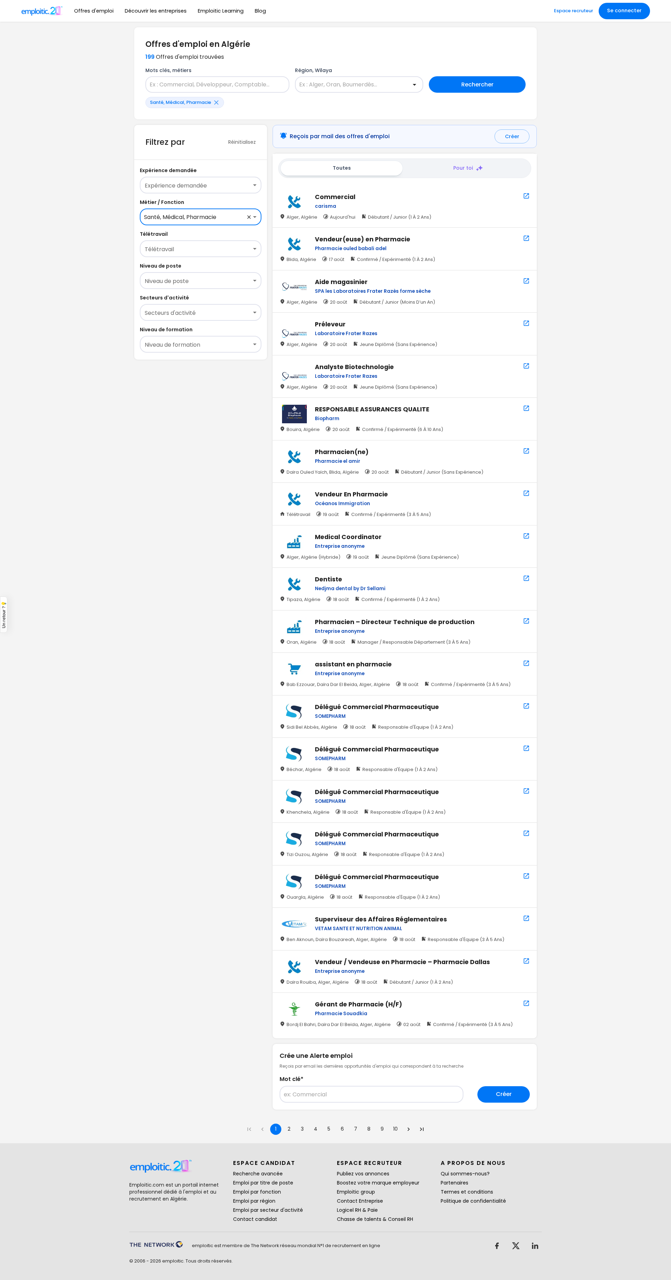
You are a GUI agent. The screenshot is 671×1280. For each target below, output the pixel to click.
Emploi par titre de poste (263, 1182)
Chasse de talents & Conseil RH (375, 1219)
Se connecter (624, 10)
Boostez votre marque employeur (378, 1182)
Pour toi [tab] (463, 167)
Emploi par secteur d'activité (268, 1210)
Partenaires (454, 1182)
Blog (260, 10)
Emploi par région (254, 1200)
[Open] (414, 85)
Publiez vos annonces (363, 1173)
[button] (184, 102)
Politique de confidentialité (473, 1200)
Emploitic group (356, 1191)
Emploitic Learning (221, 10)
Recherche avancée (258, 1173)
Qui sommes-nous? (465, 1173)
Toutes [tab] (342, 167)
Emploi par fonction (257, 1191)
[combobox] (213, 84)
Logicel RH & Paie (357, 1210)
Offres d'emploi (94, 10)
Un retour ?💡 (3, 614)
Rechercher (477, 84)
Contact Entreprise (360, 1200)
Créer (512, 136)
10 (395, 1128)
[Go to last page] (421, 1129)
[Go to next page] (408, 1129)
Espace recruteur (573, 10)
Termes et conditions (467, 1191)
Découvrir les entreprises (156, 10)
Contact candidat (255, 1219)
